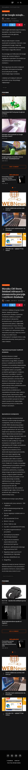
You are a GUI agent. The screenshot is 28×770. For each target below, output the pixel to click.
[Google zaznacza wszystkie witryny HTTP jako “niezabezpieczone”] (14, 148)
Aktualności (6, 11)
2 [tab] (14, 188)
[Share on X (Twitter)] (12, 24)
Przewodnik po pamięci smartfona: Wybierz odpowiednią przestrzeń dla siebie (9, 179)
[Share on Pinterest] (19, 24)
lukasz (8, 18)
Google (5, 87)
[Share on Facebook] (5, 24)
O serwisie (10, 760)
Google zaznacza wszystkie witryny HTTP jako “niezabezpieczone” (12, 157)
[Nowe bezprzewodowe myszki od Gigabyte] (14, 612)
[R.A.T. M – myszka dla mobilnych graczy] (14, 592)
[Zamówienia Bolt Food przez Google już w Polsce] (14, 103)
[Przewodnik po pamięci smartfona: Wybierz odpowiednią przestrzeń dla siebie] (22, 180)
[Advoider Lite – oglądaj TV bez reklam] (14, 240)
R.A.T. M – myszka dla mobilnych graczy (14, 600)
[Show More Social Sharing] (24, 24)
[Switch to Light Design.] (18, 2)
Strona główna (5, 7)
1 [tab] (12, 188)
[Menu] (13, 2)
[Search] (20, 2)
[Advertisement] (14, 267)
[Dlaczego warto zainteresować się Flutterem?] (14, 219)
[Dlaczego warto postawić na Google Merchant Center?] (14, 125)
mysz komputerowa (8, 576)
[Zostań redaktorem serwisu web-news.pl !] (14, 199)
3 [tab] (15, 188)
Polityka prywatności (14, 763)
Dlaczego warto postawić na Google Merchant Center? (12, 135)
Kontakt (17, 760)
